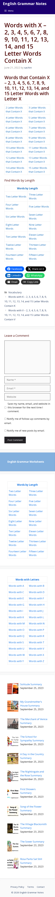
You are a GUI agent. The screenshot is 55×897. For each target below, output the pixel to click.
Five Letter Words (39, 206)
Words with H (37, 604)
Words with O (16, 629)
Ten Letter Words (16, 236)
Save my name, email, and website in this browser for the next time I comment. (29, 407)
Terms (30, 886)
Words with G (16, 604)
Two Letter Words (16, 196)
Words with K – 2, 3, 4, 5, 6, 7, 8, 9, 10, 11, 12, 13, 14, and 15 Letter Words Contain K (26, 301)
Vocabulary (15, 292)
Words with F (36, 598)
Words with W (17, 655)
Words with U (16, 648)
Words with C (16, 592)
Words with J (36, 611)
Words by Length (27, 188)
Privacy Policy (17, 886)
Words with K (16, 617)
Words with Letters (27, 579)
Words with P (36, 629)
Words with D (36, 592)
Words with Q (16, 636)
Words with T (36, 642)
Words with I (16, 611)
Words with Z (36, 661)
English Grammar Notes (24, 3)
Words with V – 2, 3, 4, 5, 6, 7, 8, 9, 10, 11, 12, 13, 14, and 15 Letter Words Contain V (26, 315)
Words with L (36, 617)
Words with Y (16, 661)
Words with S (16, 642)
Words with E (16, 598)
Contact (41, 886)
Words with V (36, 648)
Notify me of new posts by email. (26, 430)
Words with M (17, 623)
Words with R (36, 636)
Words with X (36, 655)
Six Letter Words (15, 216)
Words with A (16, 585)
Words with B (36, 585)
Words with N (37, 623)
